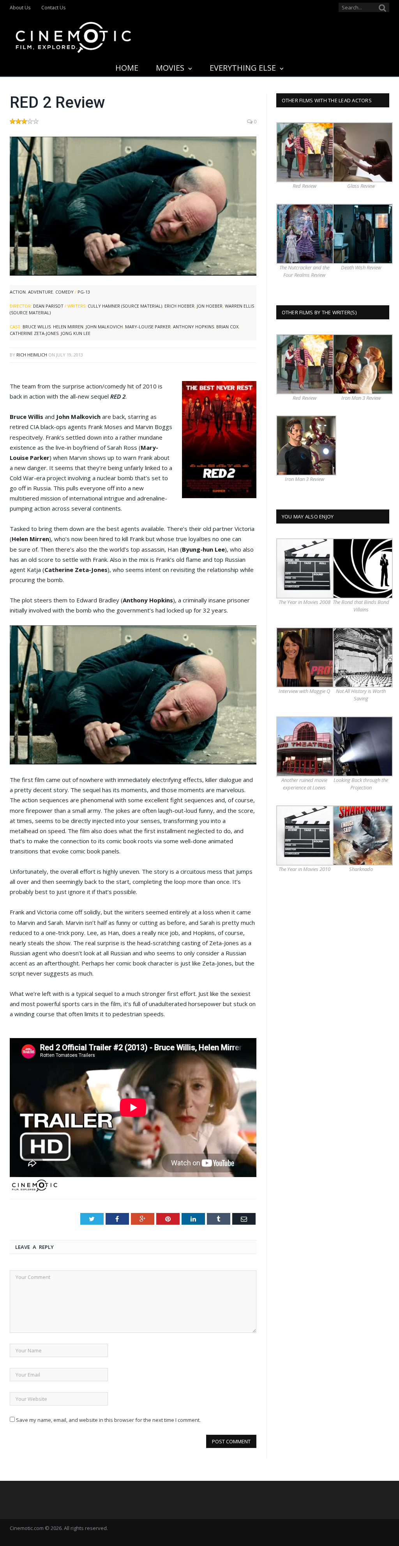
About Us (20, 7)
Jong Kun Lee (75, 333)
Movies (170, 67)
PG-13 (84, 292)
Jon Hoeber (209, 306)
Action (18, 292)
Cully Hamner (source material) (125, 306)
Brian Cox (227, 327)
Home (126, 67)
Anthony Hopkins (193, 327)
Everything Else (243, 67)
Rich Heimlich (31, 355)
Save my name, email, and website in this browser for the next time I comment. (108, 1419)
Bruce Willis (37, 327)
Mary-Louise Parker (148, 327)
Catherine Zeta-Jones (34, 333)
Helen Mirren (68, 327)
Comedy (64, 292)
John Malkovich (104, 327)
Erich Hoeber (179, 306)
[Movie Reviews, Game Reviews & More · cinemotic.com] (73, 36)
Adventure (40, 292)
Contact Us (53, 7)
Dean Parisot (48, 306)
